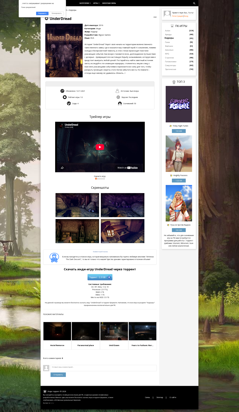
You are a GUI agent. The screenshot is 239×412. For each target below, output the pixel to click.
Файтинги (169, 46)
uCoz (52, 403)
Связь (147, 397)
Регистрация (177, 16)
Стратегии (169, 58)
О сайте (173, 397)
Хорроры (169, 38)
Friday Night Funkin (180, 126)
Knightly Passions (180, 175)
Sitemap (159, 397)
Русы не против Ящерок (180, 225)
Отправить (58, 374)
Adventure (169, 50)
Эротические (170, 69)
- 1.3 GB (97, 277)
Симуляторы (170, 65)
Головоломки (170, 61)
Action (167, 31)
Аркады (168, 34)
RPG (167, 54)
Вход (186, 16)
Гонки (167, 42)
